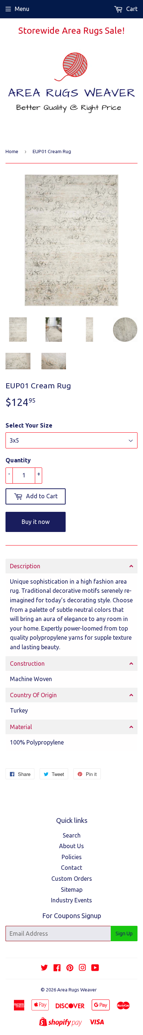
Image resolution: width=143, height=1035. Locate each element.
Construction (27, 663)
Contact (71, 867)
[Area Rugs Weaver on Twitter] (44, 968)
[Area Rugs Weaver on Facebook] (57, 968)
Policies (72, 857)
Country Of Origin (33, 695)
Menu (22, 8)
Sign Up (124, 933)
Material (21, 727)
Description (25, 566)
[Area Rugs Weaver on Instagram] (82, 968)
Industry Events (71, 900)
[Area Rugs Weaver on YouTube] (95, 968)
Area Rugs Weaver (77, 989)
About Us (71, 846)
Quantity (18, 460)
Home (12, 151)
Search (72, 835)
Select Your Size (29, 425)
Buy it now (36, 521)
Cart (131, 8)
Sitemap (71, 889)
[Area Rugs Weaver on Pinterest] (70, 968)
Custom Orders (71, 878)
